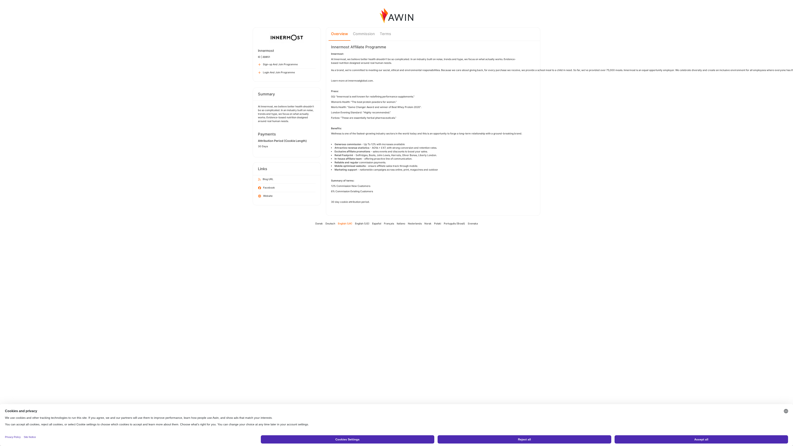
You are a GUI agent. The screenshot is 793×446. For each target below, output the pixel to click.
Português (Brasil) (454, 223)
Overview (339, 34)
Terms (385, 34)
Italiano (401, 223)
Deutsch (330, 223)
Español (376, 223)
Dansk (319, 223)
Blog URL (268, 179)
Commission (364, 34)
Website (268, 195)
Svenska (473, 223)
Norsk (427, 223)
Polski (437, 223)
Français (389, 223)
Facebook (269, 187)
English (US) (362, 223)
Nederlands (415, 223)
